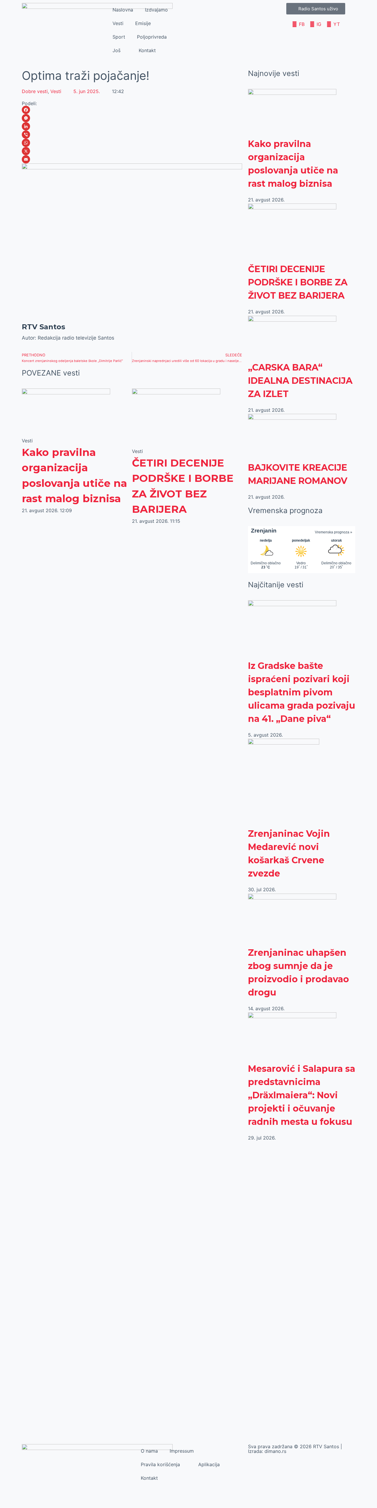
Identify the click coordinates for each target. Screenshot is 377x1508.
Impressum (182, 1451)
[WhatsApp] (132, 143)
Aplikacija (209, 1464)
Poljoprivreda (152, 37)
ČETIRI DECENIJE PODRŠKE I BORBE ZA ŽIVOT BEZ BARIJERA (298, 282)
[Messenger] (132, 118)
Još (116, 50)
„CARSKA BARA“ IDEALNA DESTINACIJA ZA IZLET (300, 380)
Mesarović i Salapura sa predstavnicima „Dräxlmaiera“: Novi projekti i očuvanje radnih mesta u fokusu (301, 1095)
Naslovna (123, 10)
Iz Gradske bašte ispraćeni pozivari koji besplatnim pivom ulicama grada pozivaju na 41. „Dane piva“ (301, 692)
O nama (149, 1451)
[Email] (132, 159)
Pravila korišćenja (160, 1464)
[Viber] (132, 134)
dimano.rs (275, 1451)
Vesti (118, 23)
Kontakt (147, 50)
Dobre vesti (35, 91)
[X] (132, 151)
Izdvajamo (156, 10)
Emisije (143, 23)
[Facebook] (132, 110)
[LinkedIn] (132, 126)
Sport (119, 37)
